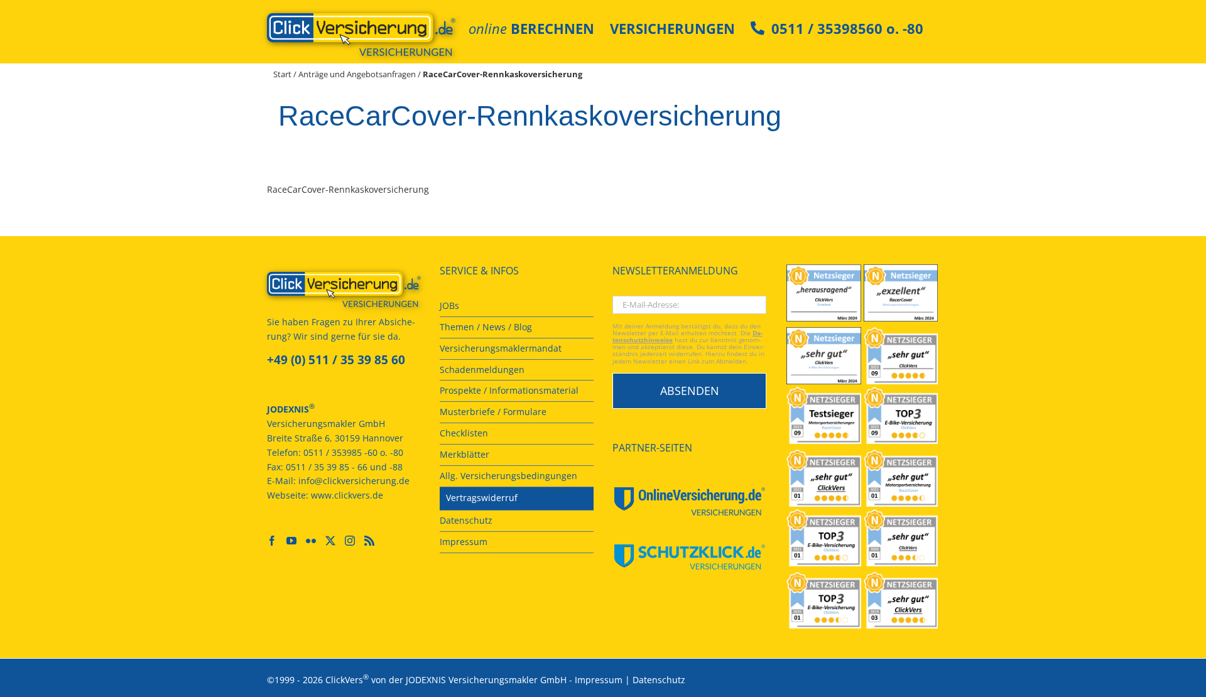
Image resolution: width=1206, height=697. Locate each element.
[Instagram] (350, 541)
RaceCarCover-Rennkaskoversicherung (348, 189)
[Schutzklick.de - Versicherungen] (689, 557)
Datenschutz (659, 680)
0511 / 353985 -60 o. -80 (353, 452)
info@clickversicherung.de (354, 481)
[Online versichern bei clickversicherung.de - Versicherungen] (344, 289)
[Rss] (369, 541)
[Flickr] (311, 541)
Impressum (598, 680)
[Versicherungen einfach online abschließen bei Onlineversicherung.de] (689, 501)
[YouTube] (291, 541)
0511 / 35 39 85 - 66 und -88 (344, 467)
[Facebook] (272, 541)
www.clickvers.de (347, 495)
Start (282, 74)
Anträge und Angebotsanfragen (357, 74)
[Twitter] (330, 541)
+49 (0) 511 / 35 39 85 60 (336, 360)
